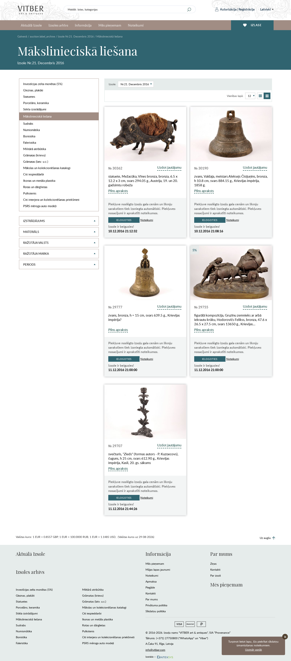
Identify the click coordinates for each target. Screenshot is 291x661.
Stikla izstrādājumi (34, 109)
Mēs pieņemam (155, 563)
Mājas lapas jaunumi (158, 569)
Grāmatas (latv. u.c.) (35, 162)
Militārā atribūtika (34, 149)
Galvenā (22, 36)
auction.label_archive (42, 36)
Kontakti (151, 593)
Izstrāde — (151, 656)
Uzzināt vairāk (253, 649)
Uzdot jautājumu (169, 167)
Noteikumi (136, 25)
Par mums (152, 599)
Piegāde (150, 587)
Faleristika (29, 142)
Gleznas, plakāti (33, 90)
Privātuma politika (156, 605)
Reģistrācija (247, 9)
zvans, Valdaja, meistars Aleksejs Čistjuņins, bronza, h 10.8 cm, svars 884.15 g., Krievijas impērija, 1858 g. (231, 180)
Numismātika (31, 130)
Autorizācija (228, 9)
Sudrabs (28, 123)
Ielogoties (124, 220)
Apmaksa (151, 581)
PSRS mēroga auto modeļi (40, 206)
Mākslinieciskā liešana (37, 116)
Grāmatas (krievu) (34, 155)
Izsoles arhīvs (30, 572)
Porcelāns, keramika (36, 103)
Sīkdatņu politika (156, 611)
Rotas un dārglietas (35, 187)
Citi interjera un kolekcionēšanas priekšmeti (51, 200)
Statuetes (29, 97)
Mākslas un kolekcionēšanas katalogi (46, 168)
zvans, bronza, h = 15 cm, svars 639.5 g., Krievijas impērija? (144, 317)
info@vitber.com (155, 650)
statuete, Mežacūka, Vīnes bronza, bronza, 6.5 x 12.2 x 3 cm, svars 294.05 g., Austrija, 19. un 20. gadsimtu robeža (143, 180)
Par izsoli (215, 575)
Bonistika (29, 136)
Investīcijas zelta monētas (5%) (42, 84)
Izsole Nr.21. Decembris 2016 (76, 36)
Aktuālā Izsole (30, 554)
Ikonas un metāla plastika (39, 181)
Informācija (158, 554)
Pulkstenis (29, 193)
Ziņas (213, 563)
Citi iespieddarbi (33, 174)
